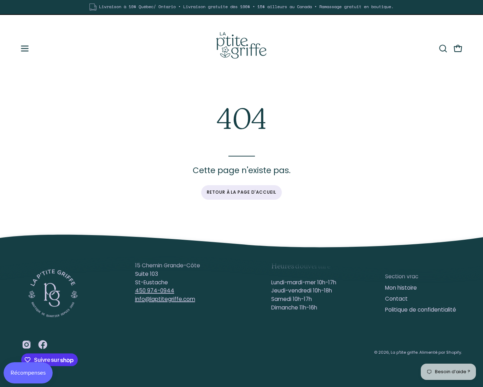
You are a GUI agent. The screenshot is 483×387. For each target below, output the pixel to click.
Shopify (453, 352)
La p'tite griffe (404, 352)
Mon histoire (401, 287)
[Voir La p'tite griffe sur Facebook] (42, 344)
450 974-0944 (154, 291)
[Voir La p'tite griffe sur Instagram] (26, 344)
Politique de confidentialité (420, 310)
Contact (396, 298)
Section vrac (401, 276)
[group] (241, 7)
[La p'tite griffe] (241, 48)
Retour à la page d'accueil (241, 192)
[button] (443, 48)
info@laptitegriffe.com (165, 299)
